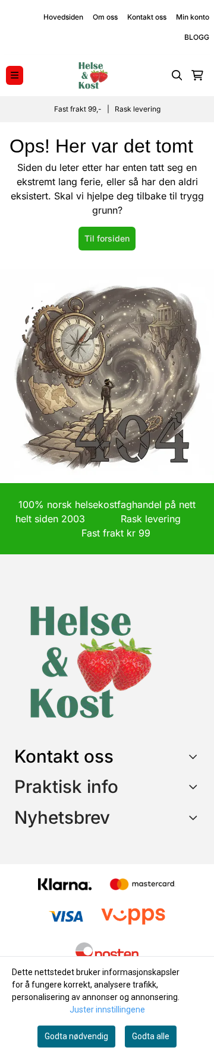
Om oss (105, 16)
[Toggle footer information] (195, 756)
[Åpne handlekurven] (197, 75)
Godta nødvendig (76, 1036)
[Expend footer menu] (195, 786)
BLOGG (196, 37)
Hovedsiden (63, 16)
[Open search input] (177, 75)
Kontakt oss (146, 16)
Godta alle (150, 1036)
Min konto (192, 16)
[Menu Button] (14, 75)
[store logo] (93, 75)
